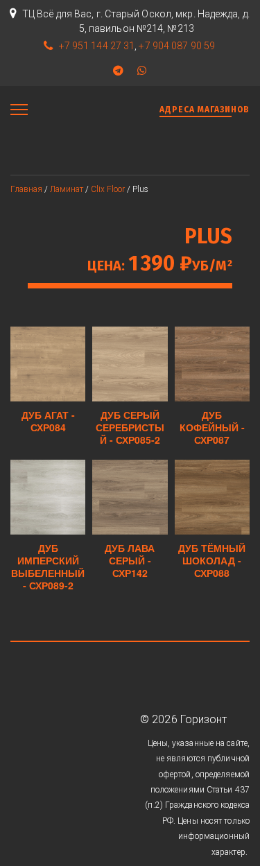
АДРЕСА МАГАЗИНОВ (204, 109)
